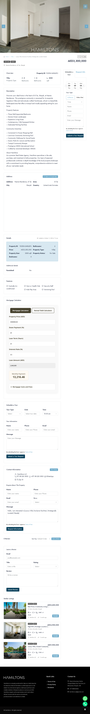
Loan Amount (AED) (16, 360)
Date (26, 410)
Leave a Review (56, 539)
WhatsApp (50, 476)
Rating (36, 562)
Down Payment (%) (16, 327)
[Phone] (85, 704)
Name (8, 426)
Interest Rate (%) (16, 349)
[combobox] (14, 414)
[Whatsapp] (85, 698)
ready (13, 62)
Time (44, 410)
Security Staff (48, 286)
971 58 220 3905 (22, 476)
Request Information (15, 529)
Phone (27, 426)
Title (8, 562)
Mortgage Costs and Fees (22, 387)
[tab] (85, 6)
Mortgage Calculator (20, 310)
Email (44, 426)
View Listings (54, 469)
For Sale (7, 62)
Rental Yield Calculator (43, 310)
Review (9, 571)
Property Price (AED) (17, 317)
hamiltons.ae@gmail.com (76, 692)
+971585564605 (74, 688)
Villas (12, 57)
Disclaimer (51, 687)
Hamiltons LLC (33, 617)
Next (86, 26)
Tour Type (10, 410)
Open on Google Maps (51, 176)
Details (55, 616)
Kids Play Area (31, 289)
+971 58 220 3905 (37, 476)
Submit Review (13, 590)
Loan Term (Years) (16, 338)
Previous (3, 26)
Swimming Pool (49, 289)
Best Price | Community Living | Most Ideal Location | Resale (47, 607)
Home (7, 57)
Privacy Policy (52, 684)
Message (9, 434)
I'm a (35, 498)
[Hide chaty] (85, 709)
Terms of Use (28, 452)
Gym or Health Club (33, 286)
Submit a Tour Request (16, 456)
